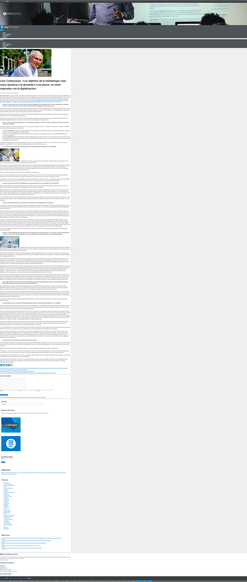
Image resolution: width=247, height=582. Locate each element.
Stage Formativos (7, 523)
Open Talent (6, 35)
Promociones (6, 509)
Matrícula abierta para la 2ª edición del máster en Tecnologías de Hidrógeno (17, 371)
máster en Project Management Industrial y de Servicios (27, 101)
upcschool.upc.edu (4, 559)
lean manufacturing (63, 368)
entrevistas (56, 368)
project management (23, 369)
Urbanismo (6, 527)
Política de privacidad (23, 578)
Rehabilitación (7, 512)
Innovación (6, 497)
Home (4, 32)
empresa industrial (49, 368)
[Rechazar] (152, 581)
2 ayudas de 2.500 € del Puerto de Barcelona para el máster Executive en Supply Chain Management (21, 547)
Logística (5, 501)
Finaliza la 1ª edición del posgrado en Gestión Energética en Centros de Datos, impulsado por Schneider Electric (23, 543)
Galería (4, 37)
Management (18, 368)
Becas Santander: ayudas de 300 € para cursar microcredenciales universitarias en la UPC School (20, 545)
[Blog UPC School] (9, 28)
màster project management (6, 369)
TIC (4, 526)
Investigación (6, 500)
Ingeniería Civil (7, 494)
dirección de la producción (27, 368)
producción (15, 369)
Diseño (5, 486)
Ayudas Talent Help (8, 484)
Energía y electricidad (8, 488)
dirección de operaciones (39, 368)
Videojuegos (6, 528)
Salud (5, 513)
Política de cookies (12, 578)
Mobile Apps (6, 505)
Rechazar (150, 581)
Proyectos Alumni (7, 511)
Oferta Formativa (7, 34)
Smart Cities (6, 520)
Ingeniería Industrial (10, 368)
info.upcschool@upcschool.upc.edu (10, 571)
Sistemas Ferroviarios (8, 519)
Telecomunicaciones (8, 524)
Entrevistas (2, 368)
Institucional (6, 499)
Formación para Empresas (9, 492)
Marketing (6, 504)
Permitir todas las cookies (141, 581)
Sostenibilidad (7, 522)
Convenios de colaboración (9, 485)
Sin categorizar (7, 517)
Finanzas (6, 490)
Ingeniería (6, 493)
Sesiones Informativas (8, 516)
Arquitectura (6, 482)
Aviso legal (3, 578)
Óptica (5, 508)
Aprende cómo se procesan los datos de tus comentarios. (33, 397)
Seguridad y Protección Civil (9, 515)
